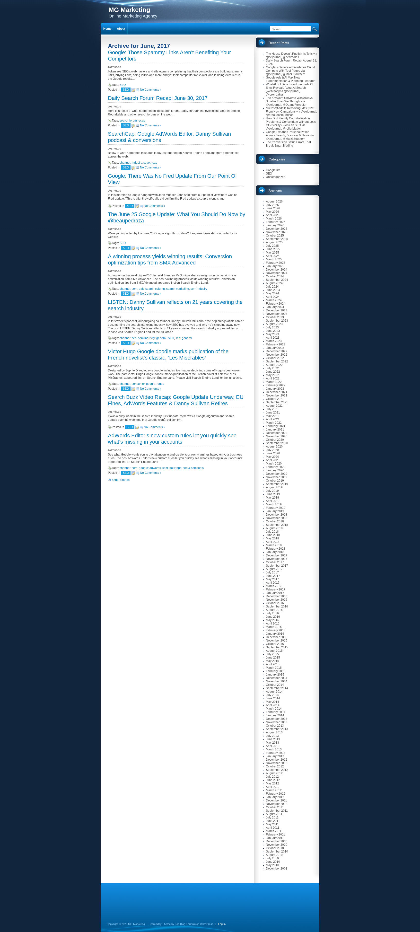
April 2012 (273, 787)
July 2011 (272, 817)
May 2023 (272, 334)
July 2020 (272, 450)
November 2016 (276, 599)
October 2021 (275, 399)
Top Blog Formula (185, 924)
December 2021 (276, 392)
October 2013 (275, 725)
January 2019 (275, 511)
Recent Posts (279, 43)
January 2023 (275, 348)
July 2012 (272, 776)
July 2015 (272, 654)
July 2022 (272, 368)
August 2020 (274, 446)
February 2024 (275, 303)
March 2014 (274, 708)
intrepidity (156, 924)
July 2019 (272, 490)
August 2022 (274, 365)
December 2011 (276, 800)
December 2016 (276, 596)
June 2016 (273, 616)
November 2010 (276, 844)
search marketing (177, 288)
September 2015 (277, 647)
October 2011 (275, 807)
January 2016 (275, 633)
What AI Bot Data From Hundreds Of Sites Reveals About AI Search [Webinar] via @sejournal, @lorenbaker (289, 89)
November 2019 (276, 477)
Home (107, 28)
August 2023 (274, 324)
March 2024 (274, 300)
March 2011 (273, 831)
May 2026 (272, 211)
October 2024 (275, 276)
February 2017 (275, 589)
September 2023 (277, 320)
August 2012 (274, 773)
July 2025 (272, 245)
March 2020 (274, 463)
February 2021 (275, 426)
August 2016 (274, 610)
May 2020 (272, 456)
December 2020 (276, 433)
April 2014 (273, 705)
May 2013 (272, 742)
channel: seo (128, 338)
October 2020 (275, 439)
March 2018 (274, 545)
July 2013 (272, 736)
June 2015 (273, 657)
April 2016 (273, 623)
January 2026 (275, 225)
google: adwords (150, 468)
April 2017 (273, 582)
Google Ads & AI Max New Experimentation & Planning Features (290, 79)
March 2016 (274, 627)
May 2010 (272, 865)
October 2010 (275, 848)
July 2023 (272, 327)
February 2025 (275, 262)
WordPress (206, 924)
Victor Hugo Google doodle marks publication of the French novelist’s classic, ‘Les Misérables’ (168, 354)
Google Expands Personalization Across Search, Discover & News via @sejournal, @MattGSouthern (290, 135)
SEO (123, 85)
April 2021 (273, 419)
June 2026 (273, 208)
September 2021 (277, 402)
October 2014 (275, 684)
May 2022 (272, 375)
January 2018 (275, 552)
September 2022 (277, 361)
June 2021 (273, 412)
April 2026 (273, 215)
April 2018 (273, 542)
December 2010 (276, 841)
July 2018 (272, 531)
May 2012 (272, 783)
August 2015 (274, 650)
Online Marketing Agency (133, 12)
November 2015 (276, 640)
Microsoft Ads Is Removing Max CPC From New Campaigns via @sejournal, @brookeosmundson (291, 111)
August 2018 (274, 528)
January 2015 (275, 674)
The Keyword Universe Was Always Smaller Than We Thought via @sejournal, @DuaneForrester (289, 101)
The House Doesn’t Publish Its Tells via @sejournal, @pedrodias (291, 55)
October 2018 (275, 521)
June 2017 (273, 576)
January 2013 (275, 756)
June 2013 (273, 739)
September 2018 (277, 525)
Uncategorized (275, 177)
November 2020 (276, 436)
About (121, 28)
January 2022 (275, 388)
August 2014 (274, 691)
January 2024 (275, 307)
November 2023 (276, 314)
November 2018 (276, 518)
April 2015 (273, 664)
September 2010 (277, 851)
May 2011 (272, 824)
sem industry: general (152, 338)
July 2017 (272, 572)
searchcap (150, 162)
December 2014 (276, 678)
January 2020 (275, 470)
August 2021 (274, 405)
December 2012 (276, 759)
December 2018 (276, 514)
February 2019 (275, 508)
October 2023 (275, 317)
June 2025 (273, 249)
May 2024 (272, 293)
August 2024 (274, 283)
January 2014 (275, 715)
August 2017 (274, 569)
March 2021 (274, 422)
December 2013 (276, 719)
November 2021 (276, 395)
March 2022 (274, 382)
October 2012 (275, 766)
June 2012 (273, 780)
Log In (222, 924)
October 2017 (275, 562)
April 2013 (273, 746)
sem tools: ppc (171, 468)
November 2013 (276, 722)
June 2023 (273, 331)
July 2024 (272, 286)
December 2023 (276, 310)
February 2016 (275, 630)
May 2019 (272, 497)
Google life (273, 170)
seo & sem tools (193, 468)
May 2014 (272, 701)
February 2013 (275, 753)
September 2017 (277, 565)
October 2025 (275, 235)
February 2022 (275, 385)
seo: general (183, 338)
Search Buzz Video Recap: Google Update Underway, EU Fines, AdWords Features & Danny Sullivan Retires (176, 400)
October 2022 (275, 358)
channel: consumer (132, 384)
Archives (275, 191)
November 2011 (276, 804)
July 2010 (272, 858)
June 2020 (273, 453)
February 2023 (275, 344)
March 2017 (274, 586)
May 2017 (272, 579)
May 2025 (272, 252)
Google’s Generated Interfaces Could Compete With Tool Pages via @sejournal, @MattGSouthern (290, 71)
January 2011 (275, 838)
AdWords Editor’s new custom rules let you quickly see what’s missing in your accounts (172, 438)
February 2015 (275, 671)
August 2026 (274, 201)
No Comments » (150, 89)
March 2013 (274, 749)
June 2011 (273, 821)
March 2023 (274, 341)
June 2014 (273, 698)
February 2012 (275, 793)
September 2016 (277, 606)
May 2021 (272, 416)
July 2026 (272, 205)
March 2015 (274, 667)
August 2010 (274, 855)
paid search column (152, 288)
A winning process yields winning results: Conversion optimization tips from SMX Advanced (170, 259)
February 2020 (275, 467)
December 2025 (276, 228)
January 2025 (275, 266)
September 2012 (277, 770)
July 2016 (272, 613)
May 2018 (272, 538)
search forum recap (132, 120)
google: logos (155, 384)
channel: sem (128, 288)
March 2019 (274, 504)
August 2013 (274, 732)
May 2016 (272, 620)
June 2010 (273, 861)
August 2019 (274, 487)
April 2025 (273, 256)
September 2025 (277, 239)
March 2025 (274, 259)
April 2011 (272, 827)
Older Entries (121, 480)
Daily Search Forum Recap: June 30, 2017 (158, 98)
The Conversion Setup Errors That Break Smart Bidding (288, 144)
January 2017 (275, 593)
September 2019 (277, 484)
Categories (277, 159)
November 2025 (276, 232)
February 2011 (275, 834)
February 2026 (275, 222)
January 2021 (275, 429)
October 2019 (275, 480)
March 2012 (274, 790)
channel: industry (131, 162)
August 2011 (274, 814)
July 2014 (272, 695)
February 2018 (275, 548)
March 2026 (274, 218)
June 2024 (273, 290)
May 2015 (272, 661)
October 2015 (275, 644)
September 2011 (277, 810)
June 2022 (273, 371)
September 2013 (277, 729)
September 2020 (277, 443)
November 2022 (276, 354)
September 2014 (277, 688)
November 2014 (276, 681)
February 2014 (275, 712)
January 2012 (275, 797)
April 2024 (273, 297)
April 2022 (273, 378)
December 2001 (276, 868)
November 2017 (276, 559)
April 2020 (273, 460)
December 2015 (276, 637)
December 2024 (276, 269)
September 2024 (277, 279)
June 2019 (273, 494)
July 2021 (272, 409)
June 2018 (273, 535)
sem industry (199, 288)
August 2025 (274, 242)
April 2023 (273, 337)
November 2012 (276, 763)
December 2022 (276, 351)
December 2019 (276, 473)
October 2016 (275, 603)
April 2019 (273, 501)
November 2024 (276, 273)
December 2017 (276, 555)
